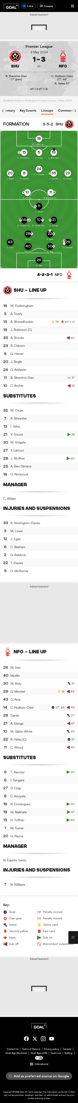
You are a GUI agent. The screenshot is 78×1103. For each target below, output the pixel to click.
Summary (8, 110)
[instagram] (43, 1039)
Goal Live (56, 1053)
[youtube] (51, 1039)
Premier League (39, 46)
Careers (67, 1049)
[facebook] (26, 1039)
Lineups (47, 110)
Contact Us (12, 1049)
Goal (22, 1092)
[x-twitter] (35, 1039)
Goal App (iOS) (39, 1053)
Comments (66, 110)
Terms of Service (31, 1049)
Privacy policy (51, 1049)
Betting (68, 1053)
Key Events (28, 110)
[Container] (15, 59)
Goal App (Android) (16, 1053)
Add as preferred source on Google (41, 1076)
